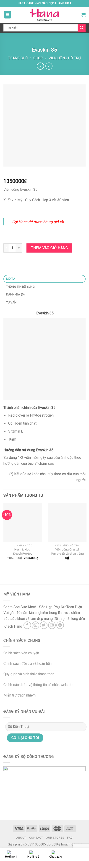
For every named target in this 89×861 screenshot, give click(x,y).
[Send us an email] (52, 625)
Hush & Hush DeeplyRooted (22, 551)
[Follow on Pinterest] (60, 625)
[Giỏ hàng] (83, 15)
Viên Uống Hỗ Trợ (65, 58)
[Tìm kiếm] (82, 28)
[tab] (44, 279)
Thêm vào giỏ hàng (49, 248)
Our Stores (55, 837)
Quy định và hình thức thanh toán (28, 674)
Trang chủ (18, 58)
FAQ (70, 837)
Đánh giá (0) (15, 294)
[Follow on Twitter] (43, 625)
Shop (38, 58)
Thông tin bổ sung (20, 286)
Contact (36, 837)
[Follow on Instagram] (35, 625)
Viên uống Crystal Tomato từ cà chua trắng (67, 551)
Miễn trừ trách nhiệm (19, 695)
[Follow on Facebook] (27, 625)
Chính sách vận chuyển (21, 653)
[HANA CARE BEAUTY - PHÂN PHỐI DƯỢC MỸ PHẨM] (44, 15)
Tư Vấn (11, 302)
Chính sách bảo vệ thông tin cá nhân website (38, 685)
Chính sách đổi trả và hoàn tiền (27, 663)
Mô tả (10, 278)
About (21, 837)
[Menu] (7, 15)
